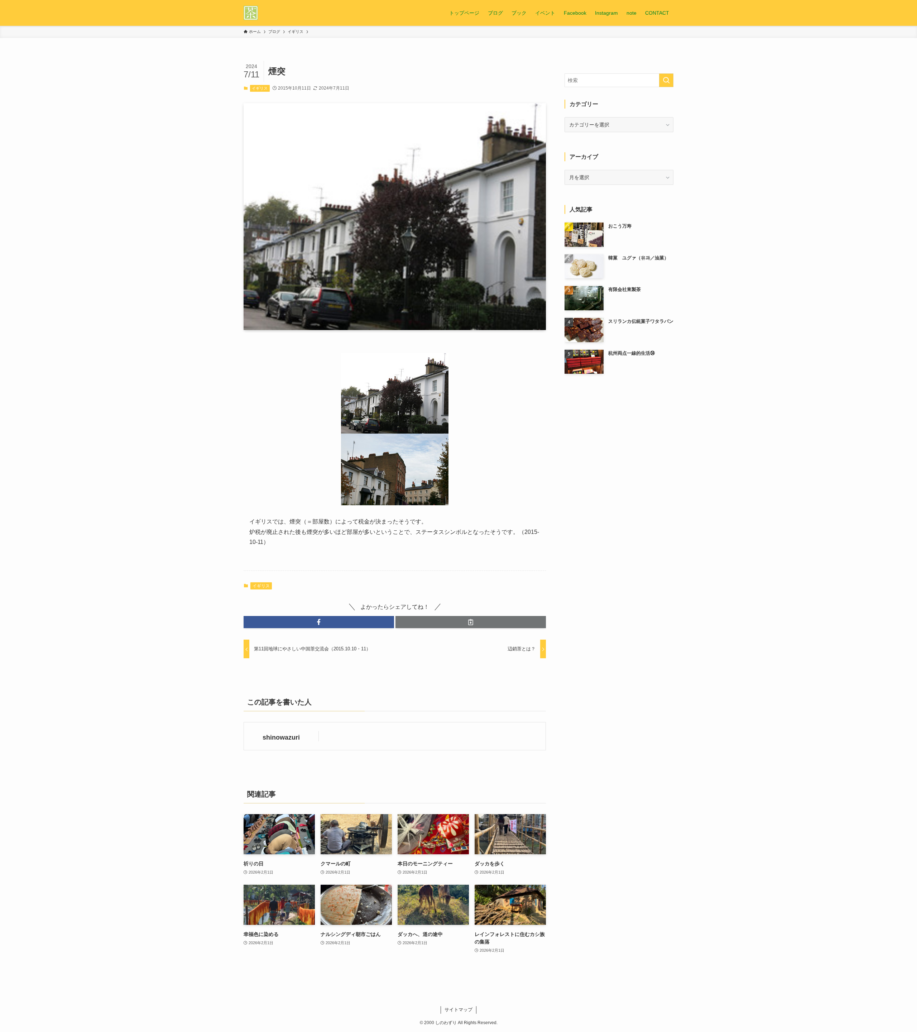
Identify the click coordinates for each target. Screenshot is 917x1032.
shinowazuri (281, 737)
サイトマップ (458, 1009)
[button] (319, 622)
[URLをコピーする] (470, 622)
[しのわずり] (251, 13)
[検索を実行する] (666, 80)
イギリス (260, 88)
